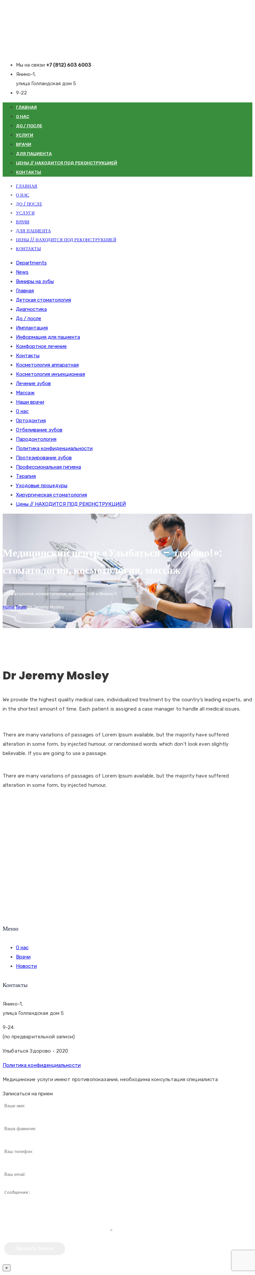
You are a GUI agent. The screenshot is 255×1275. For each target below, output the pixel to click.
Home (9, 607)
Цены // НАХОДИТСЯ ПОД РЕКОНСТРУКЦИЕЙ (66, 162)
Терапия (26, 476)
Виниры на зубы (35, 281)
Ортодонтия (31, 421)
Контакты (28, 172)
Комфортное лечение (41, 346)
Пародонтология (36, 439)
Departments (31, 263)
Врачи (23, 144)
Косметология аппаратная (47, 365)
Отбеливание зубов (39, 430)
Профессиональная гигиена (48, 467)
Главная (26, 107)
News (22, 272)
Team (21, 607)
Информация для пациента (48, 337)
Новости (26, 966)
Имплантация (32, 328)
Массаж (25, 393)
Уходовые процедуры (41, 486)
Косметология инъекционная (50, 374)
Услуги (24, 135)
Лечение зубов (33, 383)
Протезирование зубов (44, 458)
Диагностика (31, 309)
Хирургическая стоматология (51, 495)
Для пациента (34, 153)
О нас (22, 116)
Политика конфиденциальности (54, 448)
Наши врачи (30, 402)
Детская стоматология (43, 300)
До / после (29, 125)
